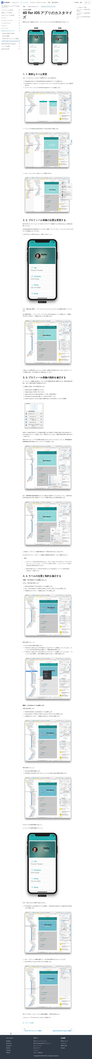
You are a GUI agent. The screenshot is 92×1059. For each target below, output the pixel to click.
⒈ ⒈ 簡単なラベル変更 (82, 7)
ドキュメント (15, 2)
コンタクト (64, 1043)
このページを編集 (29, 1023)
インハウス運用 (5, 46)
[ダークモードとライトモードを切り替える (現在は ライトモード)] (81, 2)
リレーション (4, 28)
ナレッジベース (37, 1045)
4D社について (64, 1041)
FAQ (49, 2)
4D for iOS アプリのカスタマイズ (11, 41)
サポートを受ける (38, 1052)
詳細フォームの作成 (6, 12)
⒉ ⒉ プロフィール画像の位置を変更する (83, 10)
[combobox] (87, 2)
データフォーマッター (7, 20)
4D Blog (8, 1041)
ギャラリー (4, 18)
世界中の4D (64, 1045)
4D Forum (9, 1043)
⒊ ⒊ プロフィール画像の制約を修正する (83, 13)
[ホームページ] (24, 6)
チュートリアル (24, 2)
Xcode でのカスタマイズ (7, 31)
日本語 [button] (55, 2)
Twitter (8, 1048)
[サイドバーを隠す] (11, 1033)
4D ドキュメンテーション (40, 1041)
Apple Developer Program (8, 44)
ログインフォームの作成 (7, 15)
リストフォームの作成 (7, 10)
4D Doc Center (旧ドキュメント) (41, 1043)
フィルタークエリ (6, 23)
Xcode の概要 (5, 36)
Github (8, 1052)
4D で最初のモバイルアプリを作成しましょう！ (10, 6)
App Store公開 (5, 49)
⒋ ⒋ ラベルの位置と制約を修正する (83, 17)
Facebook (8, 1045)
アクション (4, 25)
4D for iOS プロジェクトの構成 (10, 38)
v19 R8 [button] (76, 2)
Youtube (8, 1050)
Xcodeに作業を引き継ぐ (8, 33)
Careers (63, 1048)
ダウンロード (36, 1048)
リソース (35, 1050)
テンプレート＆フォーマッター (38, 2)
